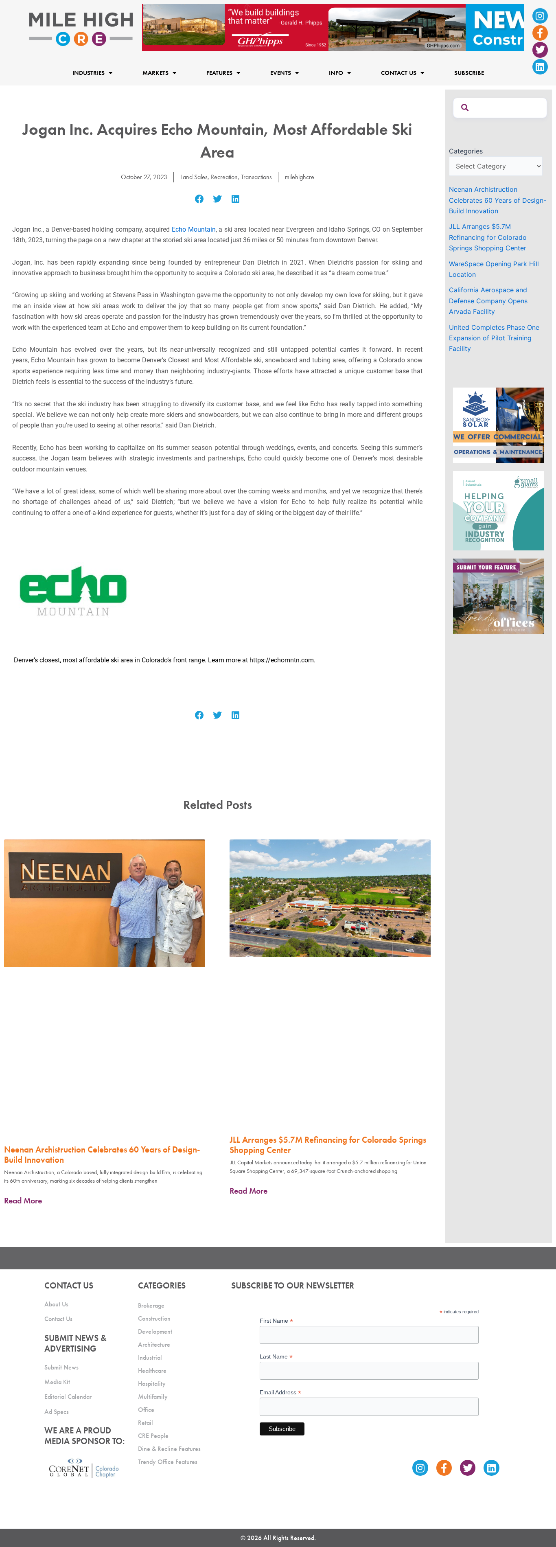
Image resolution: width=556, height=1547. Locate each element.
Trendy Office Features (167, 1461)
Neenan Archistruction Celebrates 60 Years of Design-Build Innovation (102, 1154)
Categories (466, 151)
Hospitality (152, 1383)
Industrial (150, 1357)
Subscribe (469, 73)
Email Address (280, 1392)
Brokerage (151, 1305)
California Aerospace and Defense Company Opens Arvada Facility (488, 301)
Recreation (224, 177)
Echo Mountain (194, 229)
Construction (154, 1318)
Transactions (256, 177)
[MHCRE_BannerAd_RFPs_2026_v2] (333, 27)
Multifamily (153, 1396)
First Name (276, 1321)
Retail (145, 1422)
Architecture (154, 1344)
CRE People (153, 1435)
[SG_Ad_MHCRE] (498, 510)
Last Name (276, 1357)
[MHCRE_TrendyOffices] (498, 596)
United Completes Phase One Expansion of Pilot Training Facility (494, 338)
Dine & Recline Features (169, 1448)
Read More (23, 1200)
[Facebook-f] (540, 33)
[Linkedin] (540, 67)
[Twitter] (540, 49)
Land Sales (194, 177)
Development (155, 1331)
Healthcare (152, 1370)
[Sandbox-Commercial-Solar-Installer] (498, 425)
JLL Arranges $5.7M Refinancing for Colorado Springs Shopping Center (328, 1144)
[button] (199, 199)
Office (146, 1409)
